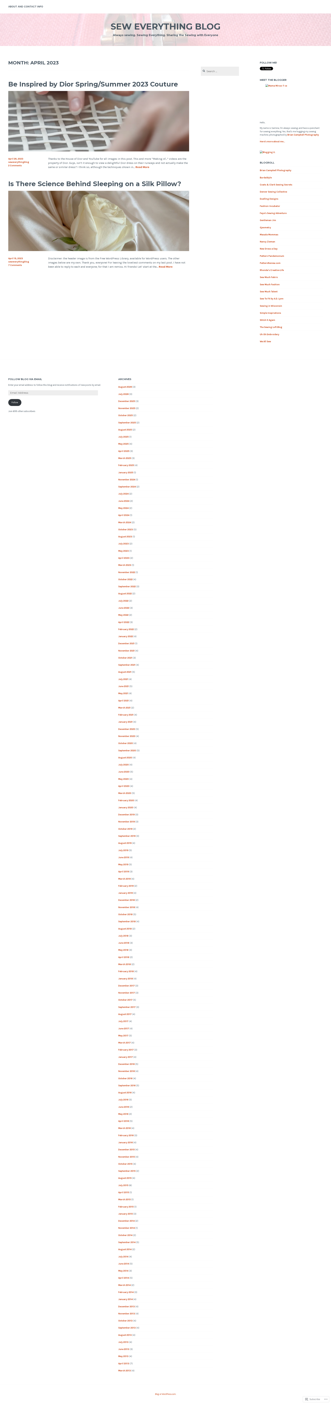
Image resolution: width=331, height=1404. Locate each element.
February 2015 (126, 1206)
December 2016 (126, 1064)
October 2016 (125, 1078)
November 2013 (126, 1313)
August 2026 (125, 387)
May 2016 (123, 1114)
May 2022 (123, 615)
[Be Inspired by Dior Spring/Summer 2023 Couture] (98, 150)
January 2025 (125, 472)
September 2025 (127, 422)
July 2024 (123, 493)
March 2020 (124, 793)
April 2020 (123, 786)
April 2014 (123, 1278)
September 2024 (127, 486)
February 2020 (126, 800)
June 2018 (123, 943)
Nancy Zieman (267, 241)
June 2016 (123, 1107)
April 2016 (123, 1121)
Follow (15, 402)
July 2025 (123, 436)
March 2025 (124, 458)
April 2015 (123, 1192)
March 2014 (124, 1285)
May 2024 (123, 508)
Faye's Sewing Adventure (273, 213)
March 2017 (124, 1042)
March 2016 (124, 1128)
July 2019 (123, 850)
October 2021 (125, 658)
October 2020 (125, 743)
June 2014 (123, 1263)
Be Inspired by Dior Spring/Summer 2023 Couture (93, 84)
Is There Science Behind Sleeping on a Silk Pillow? (94, 184)
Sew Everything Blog (165, 26)
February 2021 (125, 714)
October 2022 (125, 579)
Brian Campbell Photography (303, 134)
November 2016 (126, 1071)
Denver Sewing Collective (273, 191)
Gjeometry (265, 227)
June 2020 (123, 771)
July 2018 (123, 936)
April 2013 (123, 1363)
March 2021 (124, 707)
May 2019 (123, 864)
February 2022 (126, 629)
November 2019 (126, 821)
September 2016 (127, 1085)
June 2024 (123, 501)
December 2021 (126, 643)
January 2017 (125, 1057)
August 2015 (125, 1178)
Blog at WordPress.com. (165, 1394)
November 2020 (126, 736)
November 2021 (126, 650)
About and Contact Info (25, 6)
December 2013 (126, 1306)
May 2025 (123, 444)
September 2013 (127, 1327)
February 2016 (126, 1135)
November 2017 (126, 992)
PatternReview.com (270, 263)
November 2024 (126, 479)
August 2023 (125, 536)
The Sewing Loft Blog (271, 327)
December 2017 (126, 985)
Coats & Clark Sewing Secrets (276, 184)
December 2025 (126, 401)
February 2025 (126, 465)
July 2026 (123, 394)
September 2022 (127, 586)
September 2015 (127, 1171)
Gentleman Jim (268, 220)
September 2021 (126, 665)
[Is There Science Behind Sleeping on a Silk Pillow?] (98, 250)
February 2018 (126, 971)
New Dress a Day (269, 248)
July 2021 (123, 679)
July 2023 (123, 543)
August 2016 (125, 1092)
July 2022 (123, 601)
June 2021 (123, 686)
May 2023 (123, 551)
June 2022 (123, 608)
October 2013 (125, 1320)
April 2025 (123, 451)
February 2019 (126, 886)
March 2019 (124, 879)
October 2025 (125, 415)
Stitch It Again (267, 320)
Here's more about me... (272, 141)
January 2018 (125, 978)
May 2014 (123, 1270)
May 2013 (123, 1356)
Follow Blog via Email (25, 379)
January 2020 (125, 807)
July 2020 (123, 764)
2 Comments (15, 165)
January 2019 (125, 893)
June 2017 (123, 1028)
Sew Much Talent (269, 291)
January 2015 (125, 1214)
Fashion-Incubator (270, 206)
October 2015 (125, 1164)
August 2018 (125, 928)
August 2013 (125, 1335)
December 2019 (126, 814)
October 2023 (125, 529)
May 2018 (123, 950)
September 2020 (127, 750)
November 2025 (126, 408)
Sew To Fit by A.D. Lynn (271, 298)
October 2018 (125, 914)
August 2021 (124, 672)
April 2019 (123, 871)
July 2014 (123, 1256)
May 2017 (123, 1035)
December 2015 (126, 1149)
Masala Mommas (269, 234)
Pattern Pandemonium (272, 256)
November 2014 (126, 1228)
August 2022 (125, 593)
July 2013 (123, 1342)
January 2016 (125, 1142)
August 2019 (125, 843)
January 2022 (125, 636)
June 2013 (123, 1349)
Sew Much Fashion (270, 284)
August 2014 (125, 1249)
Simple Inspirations (270, 313)
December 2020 (126, 729)
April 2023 (123, 558)
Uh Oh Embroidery (269, 334)
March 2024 (124, 522)
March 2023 (124, 565)
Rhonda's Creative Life (272, 270)
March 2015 (124, 1199)
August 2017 (125, 1014)
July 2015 (123, 1185)
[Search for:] (220, 71)
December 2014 (126, 1221)
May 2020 (123, 779)
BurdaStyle (266, 177)
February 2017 (126, 1049)
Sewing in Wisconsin (271, 306)
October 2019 (125, 829)
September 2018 (127, 921)
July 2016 (123, 1099)
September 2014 (127, 1242)
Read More (142, 167)
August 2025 (125, 429)
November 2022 (126, 572)
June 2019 (123, 857)
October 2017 (125, 1000)
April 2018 (123, 957)
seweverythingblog (18, 162)
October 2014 (125, 1235)
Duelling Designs (269, 199)
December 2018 (126, 900)
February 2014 (126, 1292)
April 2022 (123, 622)
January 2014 (125, 1299)
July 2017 (123, 1021)
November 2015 (126, 1157)
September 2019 (127, 836)
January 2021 (125, 722)
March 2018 (124, 964)
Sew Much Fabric (269, 277)
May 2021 (123, 693)
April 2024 (123, 515)
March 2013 (124, 1370)
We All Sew (265, 341)
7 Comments (15, 265)
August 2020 (125, 757)
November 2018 (126, 907)
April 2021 (123, 700)
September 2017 (127, 1007)
